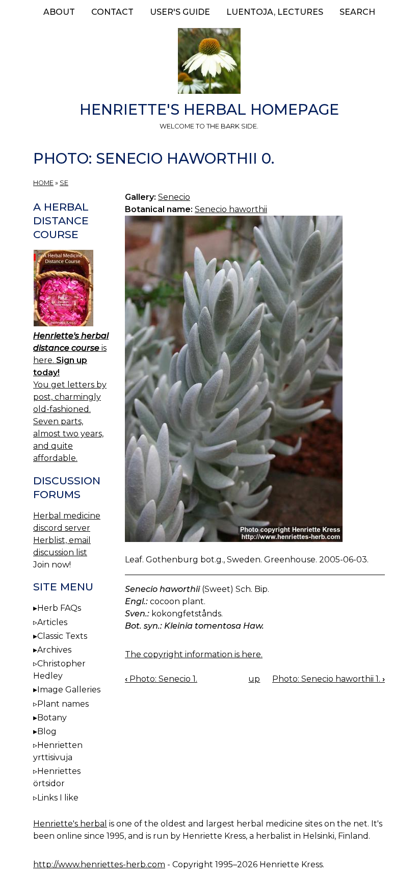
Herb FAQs (59, 608)
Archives (54, 650)
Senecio (174, 197)
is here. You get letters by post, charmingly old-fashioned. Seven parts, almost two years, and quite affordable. (71, 397)
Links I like (58, 798)
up (254, 679)
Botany (52, 717)
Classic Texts (62, 636)
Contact (112, 12)
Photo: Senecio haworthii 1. (328, 679)
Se (64, 183)
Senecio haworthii (231, 209)
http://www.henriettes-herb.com (99, 864)
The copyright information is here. (194, 654)
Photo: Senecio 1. (161, 679)
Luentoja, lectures (274, 12)
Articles (52, 622)
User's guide (180, 12)
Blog (47, 731)
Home (43, 183)
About (59, 12)
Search (357, 12)
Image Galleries (68, 689)
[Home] (209, 62)
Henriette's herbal (70, 824)
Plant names (63, 704)
